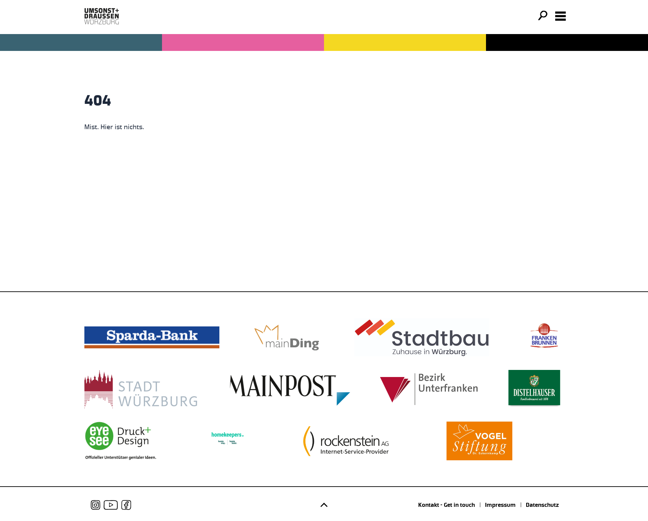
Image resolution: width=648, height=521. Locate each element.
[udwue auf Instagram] (96, 505)
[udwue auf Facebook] (126, 505)
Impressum (500, 504)
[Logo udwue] (101, 16)
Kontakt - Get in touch (446, 504)
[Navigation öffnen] (560, 16)
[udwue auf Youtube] (111, 505)
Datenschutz (542, 504)
